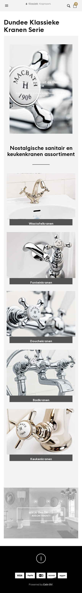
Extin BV (47, 584)
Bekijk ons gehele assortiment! (41, 514)
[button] (7, 5)
